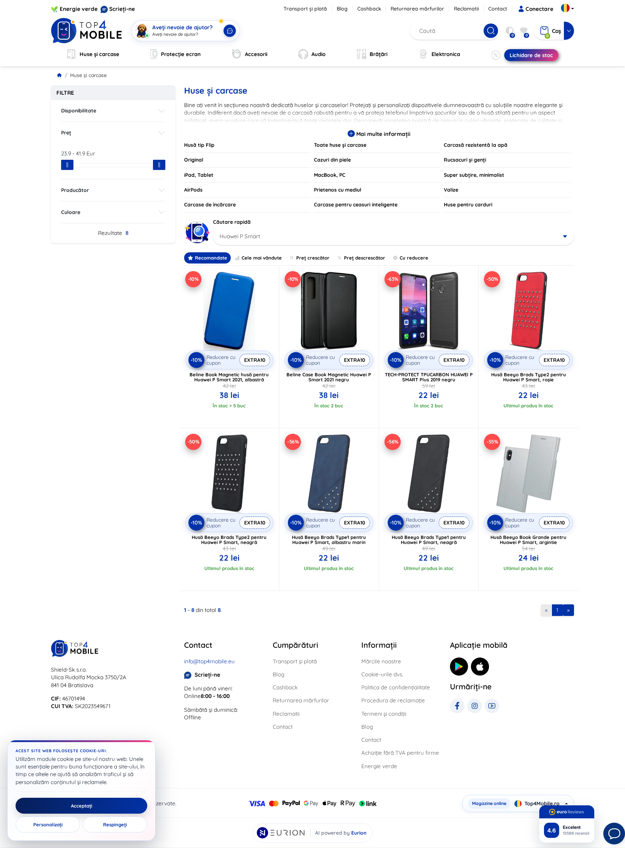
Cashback (369, 8)
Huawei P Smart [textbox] (240, 236)
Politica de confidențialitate (395, 687)
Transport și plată (305, 8)
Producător (75, 190)
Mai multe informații (383, 133)
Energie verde (79, 8)
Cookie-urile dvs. (382, 674)
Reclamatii (466, 8)
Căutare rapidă (232, 222)
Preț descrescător (364, 258)
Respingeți (115, 824)
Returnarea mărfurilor (417, 8)
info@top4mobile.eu (209, 661)
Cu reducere (414, 258)
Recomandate (211, 258)
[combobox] (393, 236)
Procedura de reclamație (393, 700)
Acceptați (81, 806)
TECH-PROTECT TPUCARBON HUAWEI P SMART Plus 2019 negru (429, 377)
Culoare (70, 212)
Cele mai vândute (262, 258)
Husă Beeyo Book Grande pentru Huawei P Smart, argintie (528, 539)
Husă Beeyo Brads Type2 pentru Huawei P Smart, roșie (528, 377)
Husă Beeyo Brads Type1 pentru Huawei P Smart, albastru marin (329, 539)
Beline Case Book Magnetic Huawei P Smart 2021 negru (328, 377)
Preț (66, 132)
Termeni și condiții (383, 713)
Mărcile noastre (381, 661)
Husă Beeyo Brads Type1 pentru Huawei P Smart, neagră (429, 539)
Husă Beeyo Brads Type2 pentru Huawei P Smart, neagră (229, 539)
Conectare (539, 8)
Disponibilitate (78, 110)
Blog (342, 8)
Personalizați (48, 824)
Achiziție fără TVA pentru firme (400, 752)
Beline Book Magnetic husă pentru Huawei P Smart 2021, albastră (229, 377)
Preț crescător (312, 258)
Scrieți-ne (122, 8)
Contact (497, 8)
